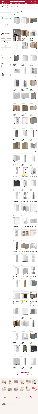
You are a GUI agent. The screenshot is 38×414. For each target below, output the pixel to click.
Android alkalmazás (34, 397)
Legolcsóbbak (31, 11)
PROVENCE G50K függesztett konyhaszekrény (19, 301)
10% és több (2, 29)
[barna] (8, 33)
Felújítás (15, 3)
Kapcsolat (3, 398)
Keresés (26, 1)
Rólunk (17, 397)
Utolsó (31, 374)
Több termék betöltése (25, 372)
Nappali (26, 3)
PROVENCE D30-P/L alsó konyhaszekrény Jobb (19, 276)
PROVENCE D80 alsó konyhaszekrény (26, 63)
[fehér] (1, 33)
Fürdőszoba (22, 3)
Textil (9, 3)
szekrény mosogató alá (4, 50)
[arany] (3, 34)
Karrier (3, 399)
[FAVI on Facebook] (2, 404)
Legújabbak (26, 11)
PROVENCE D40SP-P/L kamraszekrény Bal (27, 76)
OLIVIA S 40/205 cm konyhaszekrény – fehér (19, 51)
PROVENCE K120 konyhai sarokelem (26, 51)
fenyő (2, 66)
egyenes (6, 8)
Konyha (18, 3)
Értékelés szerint (18, 12)
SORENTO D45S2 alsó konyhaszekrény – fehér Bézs (28, 188)
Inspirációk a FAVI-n (18, 400)
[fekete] (2, 33)
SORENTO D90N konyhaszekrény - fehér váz (27, 329)
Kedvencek (23, 11)
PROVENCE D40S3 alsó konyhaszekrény (18, 354)
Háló (28, 3)
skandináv (2, 74)
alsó (1, 51)
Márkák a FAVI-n (18, 399)
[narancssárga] (7, 33)
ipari (1, 78)
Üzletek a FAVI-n (18, 398)
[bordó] (1, 34)
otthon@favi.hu (4, 397)
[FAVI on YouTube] (4, 404)
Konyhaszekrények (6, 5)
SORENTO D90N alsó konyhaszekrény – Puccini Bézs (20, 113)
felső (2, 49)
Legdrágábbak (35, 11)
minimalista (2, 77)
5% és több (2, 28)
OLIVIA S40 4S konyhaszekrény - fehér (26, 176)
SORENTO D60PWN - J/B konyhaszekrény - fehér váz (20, 341)
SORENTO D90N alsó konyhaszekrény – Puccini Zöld (20, 329)
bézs (9, 8)
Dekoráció (5, 3)
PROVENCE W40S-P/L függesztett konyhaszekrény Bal (28, 163)
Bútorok (2, 3)
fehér (2, 8)
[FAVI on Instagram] (3, 404)
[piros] (3, 33)
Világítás (11, 3)
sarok (2, 56)
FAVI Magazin (18, 401)
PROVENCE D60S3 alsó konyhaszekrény (18, 126)
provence (2, 75)
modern (2, 79)
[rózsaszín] (5, 33)
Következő (27, 374)
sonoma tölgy (3, 64)
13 (36, 67)
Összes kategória (34, 3)
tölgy (2, 65)
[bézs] (9, 33)
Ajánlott (14, 11)
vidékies (2, 76)
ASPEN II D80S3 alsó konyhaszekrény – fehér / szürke (28, 276)
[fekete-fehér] (2, 34)
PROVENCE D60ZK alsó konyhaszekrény (26, 226)
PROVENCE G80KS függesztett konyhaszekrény (19, 76)
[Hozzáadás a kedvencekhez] (36, 30)
